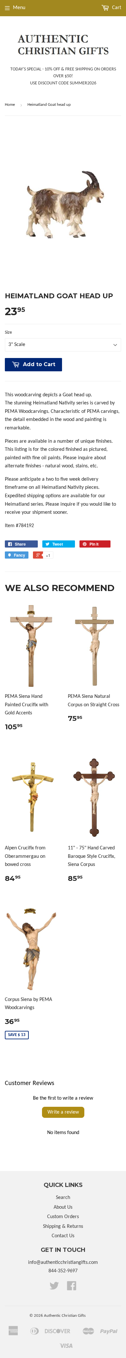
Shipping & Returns (63, 1226)
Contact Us (63, 1236)
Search (63, 1197)
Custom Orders (63, 1216)
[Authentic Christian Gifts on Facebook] (72, 1288)
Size (8, 332)
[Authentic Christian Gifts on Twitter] (54, 1288)
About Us (63, 1207)
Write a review (63, 1112)
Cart (116, 7)
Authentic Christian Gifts (65, 1316)
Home (10, 105)
